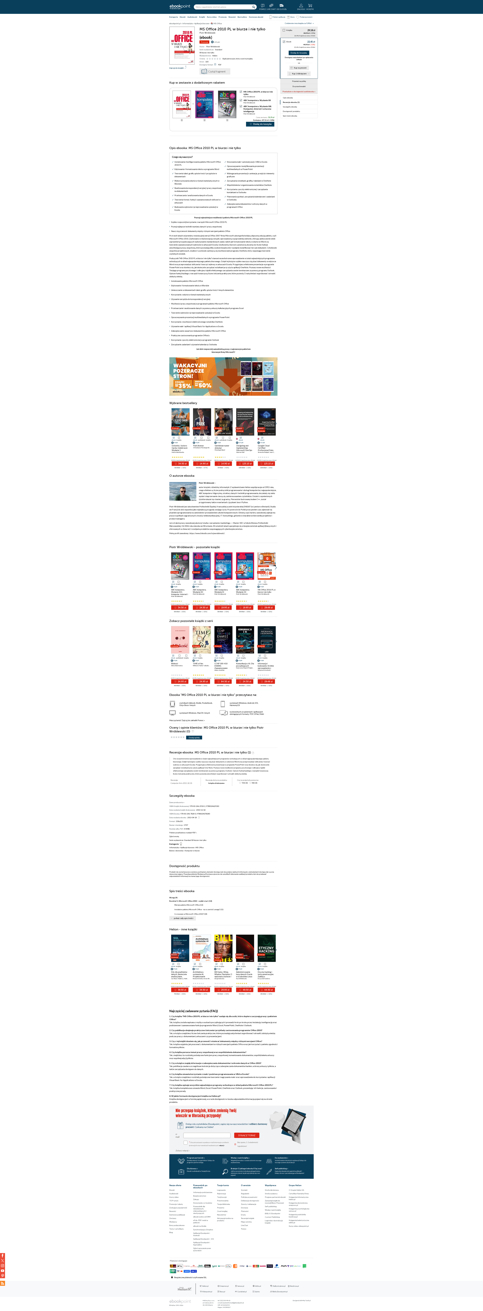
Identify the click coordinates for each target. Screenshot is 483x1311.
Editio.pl (258, 1286)
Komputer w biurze (192, 851)
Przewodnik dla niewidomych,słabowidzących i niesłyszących (199, 1209)
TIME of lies (198, 663)
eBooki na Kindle (199, 1226)
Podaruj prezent (306, 17)
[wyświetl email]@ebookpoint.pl (233, 1303)
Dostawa (244, 1208)
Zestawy (172, 1218)
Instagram (2, 1265)
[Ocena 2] (210, 59)
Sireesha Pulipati (263, 452)
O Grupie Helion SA (296, 1190)
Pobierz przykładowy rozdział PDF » (183, 833)
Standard (218, 49)
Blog (171, 1232)
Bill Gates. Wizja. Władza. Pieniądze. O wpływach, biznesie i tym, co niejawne (223, 975)
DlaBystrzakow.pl (279, 1286)
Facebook (2, 1255)
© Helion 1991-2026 (176, 1305)
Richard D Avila (198, 979)
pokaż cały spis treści (183, 918)
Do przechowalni (299, 86)
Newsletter (221, 1215)
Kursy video (212, 17)
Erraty (243, 1215)
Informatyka (174, 847)
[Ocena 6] (220, 59)
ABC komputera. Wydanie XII (257, 100)
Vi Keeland (196, 448)
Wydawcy (173, 1222)
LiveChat (244, 1225)
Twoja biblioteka (223, 1204)
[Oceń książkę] (213, 59)
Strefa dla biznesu (272, 1190)
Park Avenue (198, 445)
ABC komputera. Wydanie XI (221, 591)
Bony (293, 17)
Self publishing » (281, 1168)
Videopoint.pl (207, 1292)
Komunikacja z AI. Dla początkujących (245, 664)
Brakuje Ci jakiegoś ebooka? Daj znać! (246, 1168)
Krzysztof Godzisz (264, 979)
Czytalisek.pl (242, 1292)
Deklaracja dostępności (250, 1201)
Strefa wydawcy (271, 1193)
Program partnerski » (196, 1158)
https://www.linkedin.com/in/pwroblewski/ (207, 533)
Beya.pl (222, 1292)
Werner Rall (240, 452)
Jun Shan (174, 979)
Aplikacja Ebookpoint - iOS (203, 1239)
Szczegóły (290, 107)
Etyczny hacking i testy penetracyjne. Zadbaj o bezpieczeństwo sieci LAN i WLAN (266, 976)
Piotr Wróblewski (213, 46)
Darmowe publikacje (177, 1215)
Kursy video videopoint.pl (299, 1226)
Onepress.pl (224, 1286)
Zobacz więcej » (183, 1150)
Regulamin (245, 1193)
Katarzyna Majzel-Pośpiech (245, 668)
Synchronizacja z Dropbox (203, 1230)
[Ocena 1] (207, 59)
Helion (214, 56)
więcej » (222, 1145)
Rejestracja (221, 1193)
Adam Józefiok (219, 670)
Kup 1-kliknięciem (299, 74)
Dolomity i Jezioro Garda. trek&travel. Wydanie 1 (180, 447)
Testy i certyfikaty (176, 1229)
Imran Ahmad (208, 979)
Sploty (257, 1292)
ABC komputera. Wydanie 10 (243, 591)
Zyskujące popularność (178, 1208)
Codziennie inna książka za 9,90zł (298, 23)
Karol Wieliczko (241, 979)
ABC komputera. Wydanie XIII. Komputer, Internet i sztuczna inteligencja (258, 108)
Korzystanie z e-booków (202, 1203)
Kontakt (244, 1190)
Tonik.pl (308, 1300)
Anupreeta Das (219, 979)
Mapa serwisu (246, 1222)
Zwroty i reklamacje (248, 1204)
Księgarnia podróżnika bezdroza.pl (297, 1215)
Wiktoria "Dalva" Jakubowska (202, 666)
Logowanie (221, 1190)
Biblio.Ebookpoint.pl (280, 1292)
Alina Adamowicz (177, 666)
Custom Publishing (272, 1217)
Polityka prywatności (249, 1197)
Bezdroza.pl (294, 1286)
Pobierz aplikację (278, 17)
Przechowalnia (222, 1201)
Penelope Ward (206, 448)
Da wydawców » (281, 1158)
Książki (202, 17)
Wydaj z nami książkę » (240, 1158)
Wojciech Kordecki (264, 670)
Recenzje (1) (291, 102)
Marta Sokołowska (178, 452)
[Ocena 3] (212, 59)
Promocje (223, 17)
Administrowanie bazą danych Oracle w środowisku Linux (244, 974)
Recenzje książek (247, 1218)
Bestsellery (242, 17)
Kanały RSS (2, 1283)
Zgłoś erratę (174, 836)
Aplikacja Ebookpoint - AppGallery (202, 1243)
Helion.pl (205, 1286)
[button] (275, 423)
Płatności (244, 1211)
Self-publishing (271, 1206)
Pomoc (201, 720)
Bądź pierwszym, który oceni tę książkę (238, 59)
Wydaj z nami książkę (273, 1210)
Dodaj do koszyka (299, 53)
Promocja (204, 42)
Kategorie (173, 17)
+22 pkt (217, 42)
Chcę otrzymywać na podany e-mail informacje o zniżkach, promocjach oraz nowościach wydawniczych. (209, 1143)
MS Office (200, 847)
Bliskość (174, 663)
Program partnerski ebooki (275, 1197)
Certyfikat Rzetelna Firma (299, 1193)
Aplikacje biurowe (187, 847)
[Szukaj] (253, 6)
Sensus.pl (240, 1286)
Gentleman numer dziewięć (222, 446)
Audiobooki (192, 17)
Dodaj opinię (194, 737)
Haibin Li (180, 979)
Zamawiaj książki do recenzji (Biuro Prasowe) (274, 1202)
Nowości (232, 17)
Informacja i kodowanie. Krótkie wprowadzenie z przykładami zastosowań (266, 668)
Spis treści (290, 116)
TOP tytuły (173, 1201)
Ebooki (183, 17)
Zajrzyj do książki (176, 68)
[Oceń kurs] (178, 737)
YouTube (2, 1270)
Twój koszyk (222, 1197)
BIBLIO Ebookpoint (272, 1213)
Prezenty (220, 1208)
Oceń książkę (222, 1211)
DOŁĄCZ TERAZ (246, 1135)
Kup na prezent (300, 68)
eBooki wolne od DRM (201, 1217)
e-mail (177, 1135)
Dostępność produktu (291, 111)
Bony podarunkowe (177, 1225)
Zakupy (196, 1199)
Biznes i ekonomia (176, 851)
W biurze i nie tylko (206, 53)
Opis (288, 98)
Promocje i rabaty (176, 1204)
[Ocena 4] (215, 59)
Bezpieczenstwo (199, 1196)
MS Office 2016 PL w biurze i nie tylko (266, 591)
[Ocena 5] (217, 59)
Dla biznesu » (192, 1168)
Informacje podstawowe (202, 1192)
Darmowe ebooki (256, 17)
